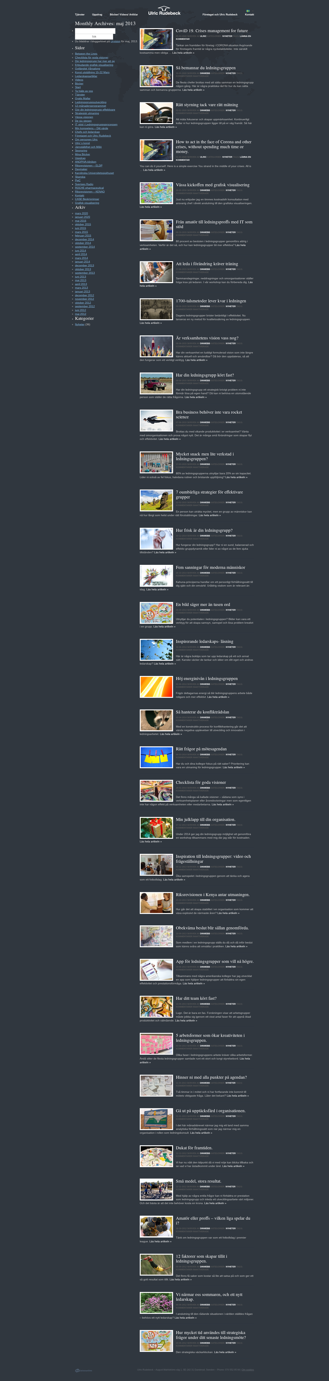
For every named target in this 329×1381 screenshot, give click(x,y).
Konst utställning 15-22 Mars (92, 72)
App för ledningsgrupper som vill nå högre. (215, 961)
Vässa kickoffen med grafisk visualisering (213, 184)
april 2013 (81, 284)
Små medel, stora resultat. (198, 1181)
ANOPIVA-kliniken (85, 161)
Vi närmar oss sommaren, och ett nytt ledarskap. (209, 1296)
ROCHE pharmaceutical (89, 187)
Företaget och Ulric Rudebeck (220, 14)
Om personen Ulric (86, 139)
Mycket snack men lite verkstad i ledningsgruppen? (205, 456)
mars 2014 (81, 257)
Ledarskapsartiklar (86, 76)
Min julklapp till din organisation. (206, 819)
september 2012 (85, 306)
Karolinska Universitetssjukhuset (94, 172)
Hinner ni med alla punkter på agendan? (211, 1077)
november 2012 (84, 298)
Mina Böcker (82, 154)
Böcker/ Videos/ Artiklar (124, 14)
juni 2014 (80, 250)
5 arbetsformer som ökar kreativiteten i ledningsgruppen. (210, 1037)
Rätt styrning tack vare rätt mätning (208, 104)
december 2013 (84, 265)
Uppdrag (97, 14)
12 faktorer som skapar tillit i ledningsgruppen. (201, 1258)
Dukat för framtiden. (194, 1147)
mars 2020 (81, 213)
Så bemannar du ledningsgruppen (206, 67)
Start (78, 87)
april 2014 (81, 254)
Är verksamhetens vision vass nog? (207, 338)
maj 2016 (80, 220)
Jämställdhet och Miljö (88, 146)
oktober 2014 (83, 242)
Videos (79, 79)
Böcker (79, 83)
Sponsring (81, 150)
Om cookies (248, 1369)
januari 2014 (82, 261)
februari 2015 (83, 235)
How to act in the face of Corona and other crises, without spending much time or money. (214, 146)
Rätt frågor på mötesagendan (201, 748)
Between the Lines (86, 53)
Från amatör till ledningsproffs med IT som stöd (214, 224)
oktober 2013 (83, 269)
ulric (203, 36)
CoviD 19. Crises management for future (212, 30)
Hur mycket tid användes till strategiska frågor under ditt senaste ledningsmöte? (211, 1334)
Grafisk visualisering (87, 202)
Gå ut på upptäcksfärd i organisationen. (211, 1110)
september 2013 (85, 272)
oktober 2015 (83, 224)
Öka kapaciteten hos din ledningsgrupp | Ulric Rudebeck (164, 10)
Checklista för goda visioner (201, 782)
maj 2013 (80, 280)
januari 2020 (82, 216)
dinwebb (205, 73)
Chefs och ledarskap (87, 131)
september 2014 (85, 246)
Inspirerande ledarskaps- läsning (204, 641)
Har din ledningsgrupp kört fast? (205, 375)
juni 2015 (80, 228)
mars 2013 (81, 287)
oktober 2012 (83, 302)
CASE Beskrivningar (87, 199)
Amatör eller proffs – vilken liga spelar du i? (213, 1220)
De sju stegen (83, 120)
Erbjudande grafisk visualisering (94, 64)
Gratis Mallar (82, 98)
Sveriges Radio (84, 184)
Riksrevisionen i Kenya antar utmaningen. (213, 894)
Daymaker (81, 169)
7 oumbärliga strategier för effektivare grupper (209, 494)
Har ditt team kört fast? (196, 998)
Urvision (115, 41)
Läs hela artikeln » (183, 52)
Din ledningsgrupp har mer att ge (95, 61)
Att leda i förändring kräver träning (207, 263)
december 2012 (84, 295)
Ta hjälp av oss (84, 90)
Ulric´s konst (82, 143)
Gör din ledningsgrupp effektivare (95, 109)
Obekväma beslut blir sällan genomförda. (212, 927)
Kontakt (249, 14)
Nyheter (227, 36)
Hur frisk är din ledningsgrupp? (204, 530)
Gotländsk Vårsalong (87, 68)
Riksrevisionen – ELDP (88, 165)
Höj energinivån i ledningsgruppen (207, 678)
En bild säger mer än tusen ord (203, 604)
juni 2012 (80, 310)
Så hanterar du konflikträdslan (202, 712)
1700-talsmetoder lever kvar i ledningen (211, 300)
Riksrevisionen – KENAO (90, 191)
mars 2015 (81, 231)
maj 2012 (80, 313)
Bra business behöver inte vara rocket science (209, 414)
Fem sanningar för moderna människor (210, 567)
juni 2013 (80, 276)
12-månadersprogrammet (90, 105)
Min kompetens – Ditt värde (91, 128)
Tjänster (80, 14)
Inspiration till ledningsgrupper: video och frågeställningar (213, 858)
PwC (78, 180)
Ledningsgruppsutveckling (90, 102)
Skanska (80, 176)
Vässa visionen (84, 117)
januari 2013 (82, 291)
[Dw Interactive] (81, 1370)
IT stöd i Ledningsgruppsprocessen (96, 124)
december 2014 (84, 239)
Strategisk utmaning (87, 113)
